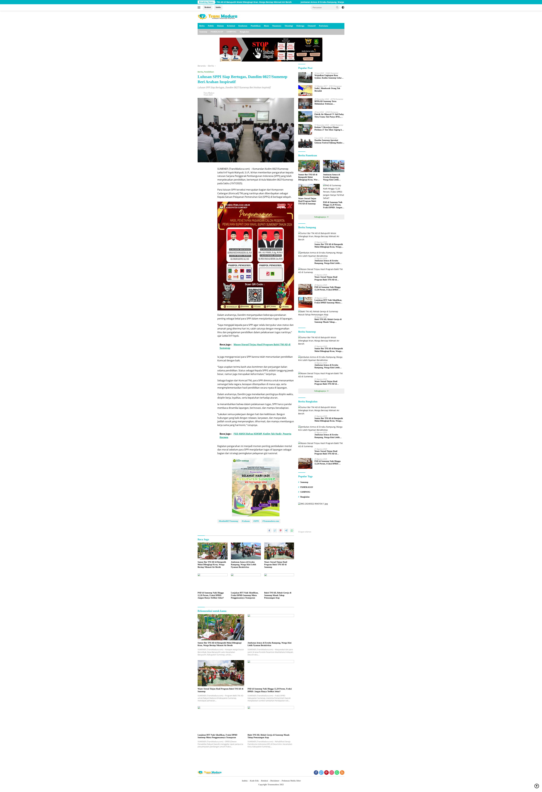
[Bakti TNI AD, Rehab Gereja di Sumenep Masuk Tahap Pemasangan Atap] (279, 581)
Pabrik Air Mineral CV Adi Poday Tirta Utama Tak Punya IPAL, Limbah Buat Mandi (329, 115)
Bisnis (266, 26)
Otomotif (312, 26)
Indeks (218, 7)
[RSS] (342, 772)
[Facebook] (316, 772)
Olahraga (300, 26)
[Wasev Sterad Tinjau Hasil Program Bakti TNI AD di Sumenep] (279, 551)
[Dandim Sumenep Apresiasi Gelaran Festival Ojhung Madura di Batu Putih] (305, 142)
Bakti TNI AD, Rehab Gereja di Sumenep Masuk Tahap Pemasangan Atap (277, 595)
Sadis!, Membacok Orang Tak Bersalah (327, 89)
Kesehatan (242, 26)
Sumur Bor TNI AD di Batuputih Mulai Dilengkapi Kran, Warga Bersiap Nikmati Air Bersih (212, 564)
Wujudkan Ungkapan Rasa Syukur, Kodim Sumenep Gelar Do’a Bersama (328, 76)
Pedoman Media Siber (291, 781)
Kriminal (231, 26)
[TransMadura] (219, 16)
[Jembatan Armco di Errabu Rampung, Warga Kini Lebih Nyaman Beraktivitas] (246, 551)
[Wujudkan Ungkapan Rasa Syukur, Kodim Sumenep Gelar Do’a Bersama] (305, 77)
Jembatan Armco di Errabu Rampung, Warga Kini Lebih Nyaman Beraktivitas (266, 2)
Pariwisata (323, 26)
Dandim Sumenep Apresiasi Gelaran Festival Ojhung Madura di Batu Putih (328, 141)
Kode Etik (254, 781)
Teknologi (289, 26)
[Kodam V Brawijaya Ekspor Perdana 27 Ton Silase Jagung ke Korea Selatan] (305, 129)
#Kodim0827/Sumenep (228, 521)
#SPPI (256, 521)
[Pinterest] (326, 772)
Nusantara (276, 26)
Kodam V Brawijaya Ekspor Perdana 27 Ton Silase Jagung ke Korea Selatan (328, 128)
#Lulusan (246, 521)
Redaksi (208, 7)
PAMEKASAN (217, 32)
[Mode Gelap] (343, 7)
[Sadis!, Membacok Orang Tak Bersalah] (305, 90)
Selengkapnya (320, 217)
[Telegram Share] (286, 530)
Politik (211, 26)
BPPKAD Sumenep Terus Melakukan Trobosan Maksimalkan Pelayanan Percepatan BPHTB (325, 102)
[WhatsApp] (337, 772)
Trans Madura (209, 93)
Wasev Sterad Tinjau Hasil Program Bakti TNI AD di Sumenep (342, 2)
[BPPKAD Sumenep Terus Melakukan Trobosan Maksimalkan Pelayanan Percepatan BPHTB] (305, 103)
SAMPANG (231, 32)
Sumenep (203, 32)
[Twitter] (321, 772)
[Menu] (199, 7)
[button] (337, 7)
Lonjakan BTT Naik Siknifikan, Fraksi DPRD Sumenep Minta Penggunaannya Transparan (244, 595)
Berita (202, 26)
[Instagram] (331, 772)
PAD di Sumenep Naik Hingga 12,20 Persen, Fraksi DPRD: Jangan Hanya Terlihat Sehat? (211, 595)
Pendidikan (256, 26)
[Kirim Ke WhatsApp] (292, 530)
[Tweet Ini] (275, 530)
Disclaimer (274, 781)
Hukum (220, 26)
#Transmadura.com (270, 521)
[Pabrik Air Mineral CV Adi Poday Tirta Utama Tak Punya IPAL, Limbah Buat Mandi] (305, 116)
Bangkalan (244, 32)
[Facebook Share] (269, 530)
